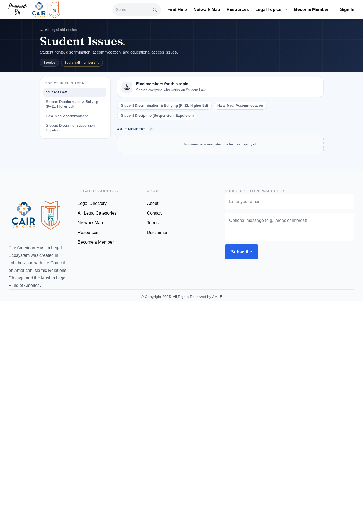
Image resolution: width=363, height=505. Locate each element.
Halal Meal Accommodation (67, 116)
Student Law (56, 92)
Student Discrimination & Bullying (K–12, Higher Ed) (72, 104)
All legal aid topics (58, 30)
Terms (153, 223)
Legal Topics (268, 9)
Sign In (347, 9)
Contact (154, 213)
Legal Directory (92, 203)
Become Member (311, 9)
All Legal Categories (97, 213)
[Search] (155, 10)
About (152, 203)
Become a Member (96, 242)
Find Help (177, 9)
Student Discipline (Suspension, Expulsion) (71, 127)
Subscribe (241, 252)
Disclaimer (157, 232)
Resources (238, 9)
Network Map (206, 9)
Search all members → (81, 63)
